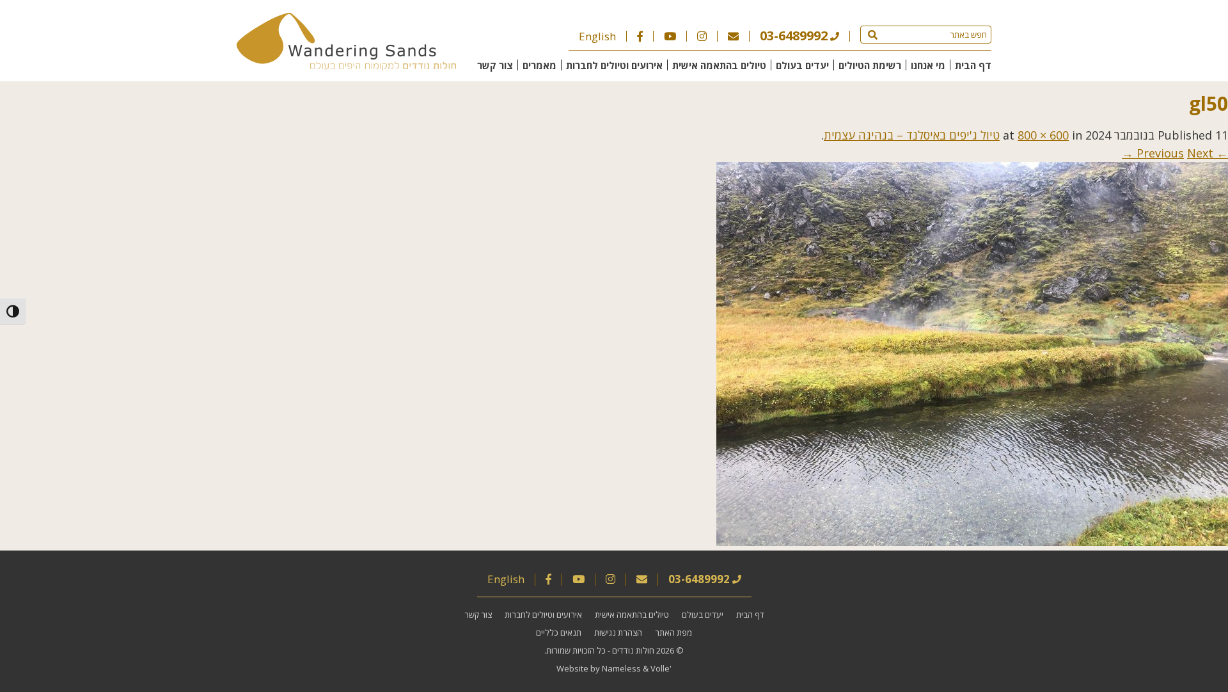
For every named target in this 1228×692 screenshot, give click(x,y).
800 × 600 (1043, 135)
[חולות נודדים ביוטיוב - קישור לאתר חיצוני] (670, 36)
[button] (872, 35)
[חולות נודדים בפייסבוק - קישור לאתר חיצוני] (640, 36)
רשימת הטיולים (869, 65)
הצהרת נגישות (618, 632)
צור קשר (495, 65)
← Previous (1182, 153)
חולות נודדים (633, 650)
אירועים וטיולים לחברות (614, 65)
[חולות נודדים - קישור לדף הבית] (346, 66)
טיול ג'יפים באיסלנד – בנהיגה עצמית (912, 135)
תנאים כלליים (558, 632)
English (597, 36)
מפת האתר (673, 632)
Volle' (661, 668)
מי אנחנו (928, 65)
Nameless (621, 668)
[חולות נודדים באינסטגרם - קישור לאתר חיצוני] (702, 36)
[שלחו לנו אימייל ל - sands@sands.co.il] (733, 36)
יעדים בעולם (802, 65)
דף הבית (973, 65)
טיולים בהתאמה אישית (719, 65)
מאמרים (539, 65)
